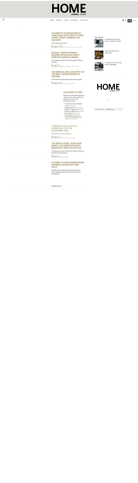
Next (120, 28)
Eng (129, 21)
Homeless (81, 111)
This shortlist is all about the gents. (61, 134)
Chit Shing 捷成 (99, 109)
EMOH (78, 115)
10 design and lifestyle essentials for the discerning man (64, 128)
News (52, 20)
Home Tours (75, 66)
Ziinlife (82, 109)
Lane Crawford (73, 119)
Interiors (74, 20)
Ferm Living (79, 107)
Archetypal (72, 105)
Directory (84, 20)
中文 (134, 21)
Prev (17, 28)
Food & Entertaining (75, 47)
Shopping (72, 83)
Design (58, 20)
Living (66, 20)
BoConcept (76, 113)
